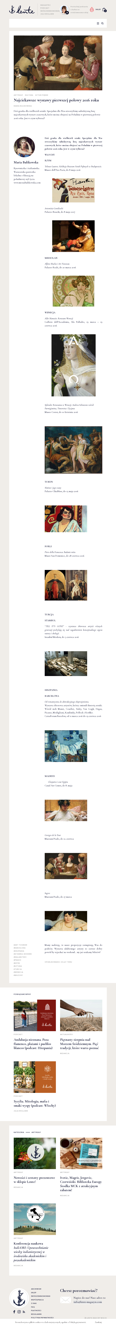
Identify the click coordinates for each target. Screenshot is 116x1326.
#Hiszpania (19, 951)
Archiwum (36, 1289)
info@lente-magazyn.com (88, 1302)
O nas (34, 1303)
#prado (17, 960)
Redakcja (64, 1053)
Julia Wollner (21, 1111)
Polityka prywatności (42, 1318)
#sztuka (18, 966)
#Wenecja (18, 972)
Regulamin (36, 1314)
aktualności (66, 1034)
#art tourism (20, 945)
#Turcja (18, 969)
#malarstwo (20, 957)
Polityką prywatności (77, 1322)
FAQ (33, 1307)
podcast (18, 1034)
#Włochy (18, 975)
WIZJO (104, 1318)
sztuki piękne (41, 95)
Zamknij (98, 1322)
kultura (29, 95)
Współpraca (37, 1300)
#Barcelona (20, 948)
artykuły (18, 95)
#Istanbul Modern (23, 954)
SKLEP (98, 9)
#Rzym (17, 963)
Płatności (36, 1310)
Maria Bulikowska (23, 106)
